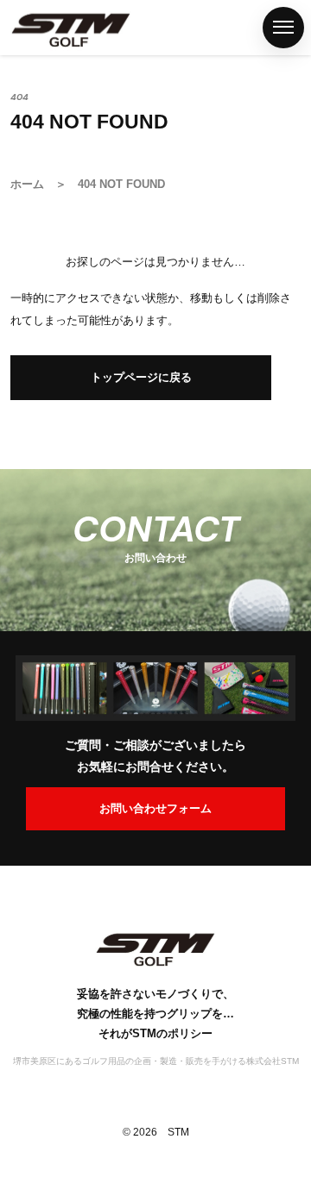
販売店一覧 (20, 537)
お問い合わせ (20, 979)
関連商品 (20, 417)
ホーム (20, 128)
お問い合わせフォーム (155, 808)
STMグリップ (20, 263)
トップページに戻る (141, 377)
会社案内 (20, 844)
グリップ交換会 (20, 691)
